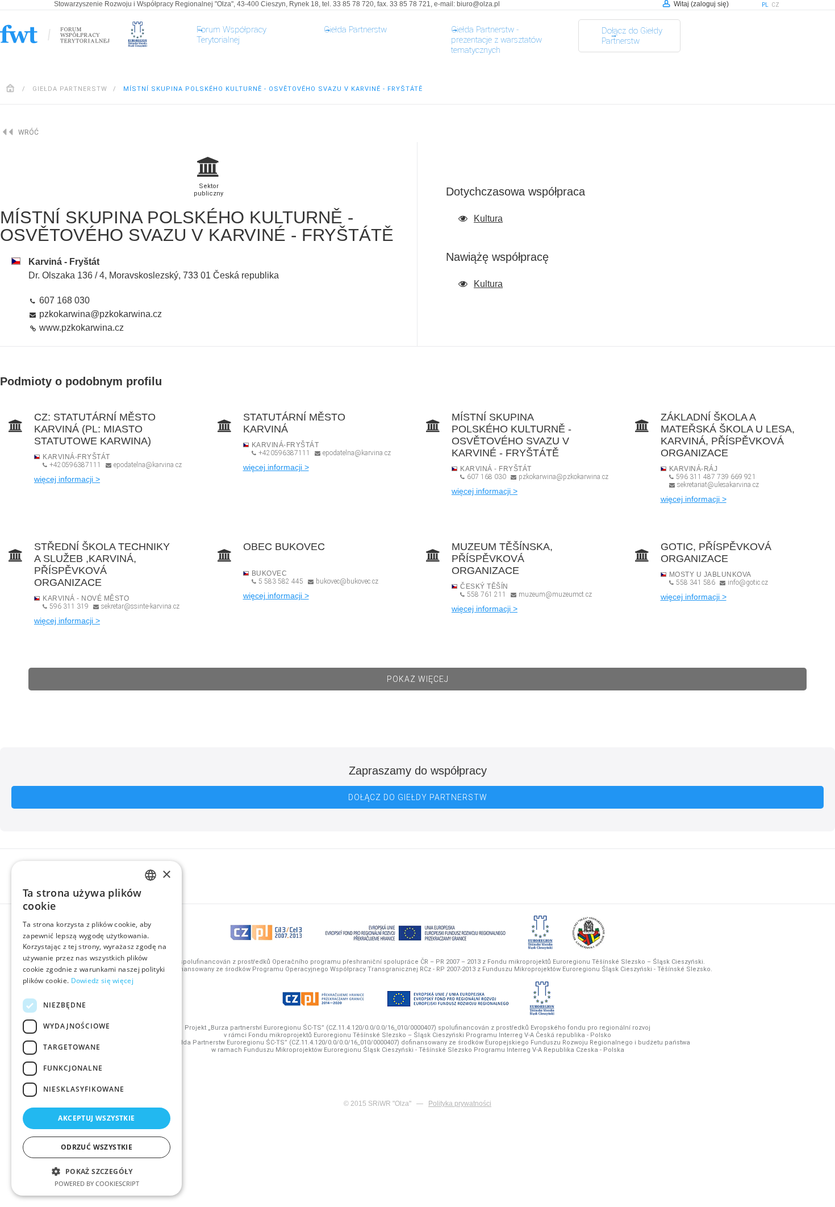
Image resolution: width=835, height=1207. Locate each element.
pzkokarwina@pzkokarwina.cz (99, 314)
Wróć (28, 132)
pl (765, 5)
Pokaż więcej (418, 676)
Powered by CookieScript (97, 1183)
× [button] (166, 875)
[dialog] (96, 1028)
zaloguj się (710, 4)
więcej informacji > (67, 479)
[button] (96, 1171)
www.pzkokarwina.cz (80, 327)
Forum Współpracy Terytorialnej (231, 34)
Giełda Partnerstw (355, 29)
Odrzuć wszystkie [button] (96, 1147)
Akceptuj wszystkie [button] (96, 1118)
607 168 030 (63, 300)
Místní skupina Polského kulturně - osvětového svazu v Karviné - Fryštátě (273, 89)
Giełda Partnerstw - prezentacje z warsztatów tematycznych (496, 39)
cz (775, 5)
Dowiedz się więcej (102, 980)
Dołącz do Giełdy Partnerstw (632, 41)
